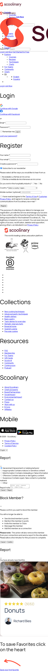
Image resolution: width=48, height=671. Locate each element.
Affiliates (8, 409)
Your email (4, 159)
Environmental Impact (13, 397)
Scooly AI (8, 360)
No (41, 183)
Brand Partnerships (12, 392)
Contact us (9, 399)
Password (4, 127)
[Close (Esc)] (1, 466)
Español (16, 79)
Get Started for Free (21, 52)
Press (6, 402)
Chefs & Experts (11, 389)
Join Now (8, 52)
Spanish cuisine (10, 329)
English (16, 77)
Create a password (8, 164)
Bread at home (10, 326)
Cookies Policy (10, 446)
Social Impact (9, 394)
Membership (9, 353)
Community (9, 69)
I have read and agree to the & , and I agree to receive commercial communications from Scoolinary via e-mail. (23, 199)
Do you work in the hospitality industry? (16, 183)
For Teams (8, 67)
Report (9, 490)
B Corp (7, 407)
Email (2, 123)
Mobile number (10, 192)
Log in (2, 52)
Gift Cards (8, 358)
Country (4, 188)
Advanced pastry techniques (16, 314)
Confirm (10, 542)
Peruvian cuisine (11, 331)
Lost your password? (8, 136)
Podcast (7, 368)
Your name (5, 155)
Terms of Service (11, 443)
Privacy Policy (32, 225)
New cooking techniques (14, 311)
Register (3, 206)
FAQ (6, 350)
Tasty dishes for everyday (15, 321)
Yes (36, 183)
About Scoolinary (11, 387)
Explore (7, 54)
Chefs (7, 72)
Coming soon (9, 365)
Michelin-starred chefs (13, 324)
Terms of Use (31, 196)
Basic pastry (9, 319)
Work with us (9, 404)
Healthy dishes (10, 316)
